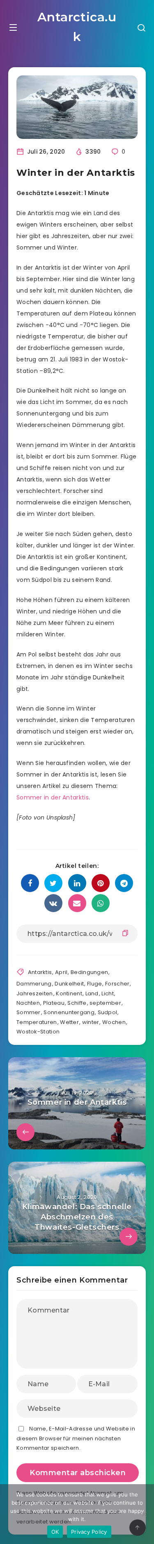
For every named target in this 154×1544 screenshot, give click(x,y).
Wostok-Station (38, 1031)
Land (92, 993)
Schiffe (76, 1003)
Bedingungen (89, 972)
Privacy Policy (89, 1531)
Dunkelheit (69, 984)
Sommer (28, 1012)
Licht (107, 993)
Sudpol (107, 1012)
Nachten (28, 1003)
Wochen (114, 1022)
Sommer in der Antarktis (52, 797)
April (61, 972)
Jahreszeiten (34, 993)
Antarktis (40, 972)
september (105, 1003)
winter (90, 1022)
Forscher (117, 984)
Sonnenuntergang (69, 1012)
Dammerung (34, 984)
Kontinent (69, 993)
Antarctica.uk (76, 26)
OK (55, 1531)
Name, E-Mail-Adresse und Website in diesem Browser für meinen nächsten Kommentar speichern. (75, 1438)
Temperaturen (36, 1022)
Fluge (94, 984)
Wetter (69, 1022)
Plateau (53, 1003)
